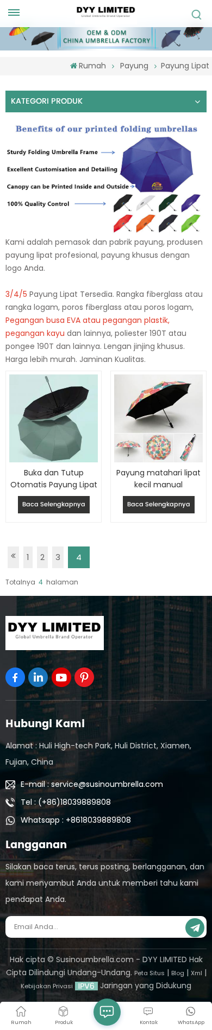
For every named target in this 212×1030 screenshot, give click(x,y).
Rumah (92, 65)
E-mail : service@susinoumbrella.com (92, 784)
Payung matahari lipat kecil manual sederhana (158, 479)
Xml (196, 973)
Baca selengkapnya (53, 505)
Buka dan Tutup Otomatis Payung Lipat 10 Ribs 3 (53, 479)
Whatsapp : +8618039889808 (76, 820)
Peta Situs (149, 973)
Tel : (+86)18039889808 (66, 802)
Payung (134, 65)
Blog (177, 973)
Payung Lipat (185, 65)
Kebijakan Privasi (47, 986)
